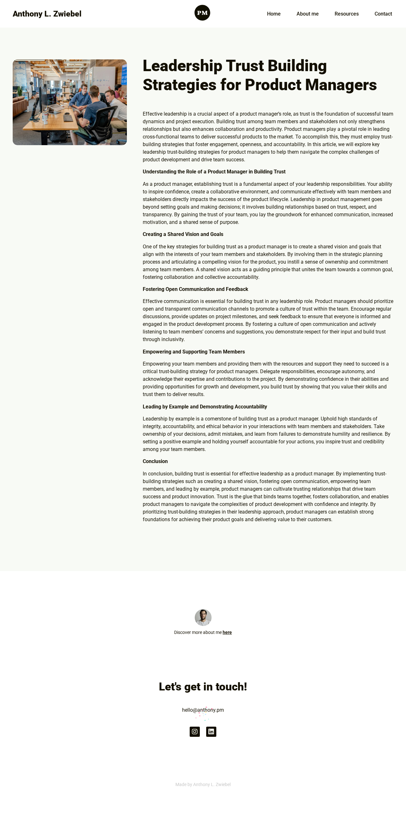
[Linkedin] (211, 732)
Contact (383, 14)
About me (308, 14)
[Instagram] (195, 732)
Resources (347, 14)
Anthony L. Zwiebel (47, 13)
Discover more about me (203, 632)
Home (274, 14)
